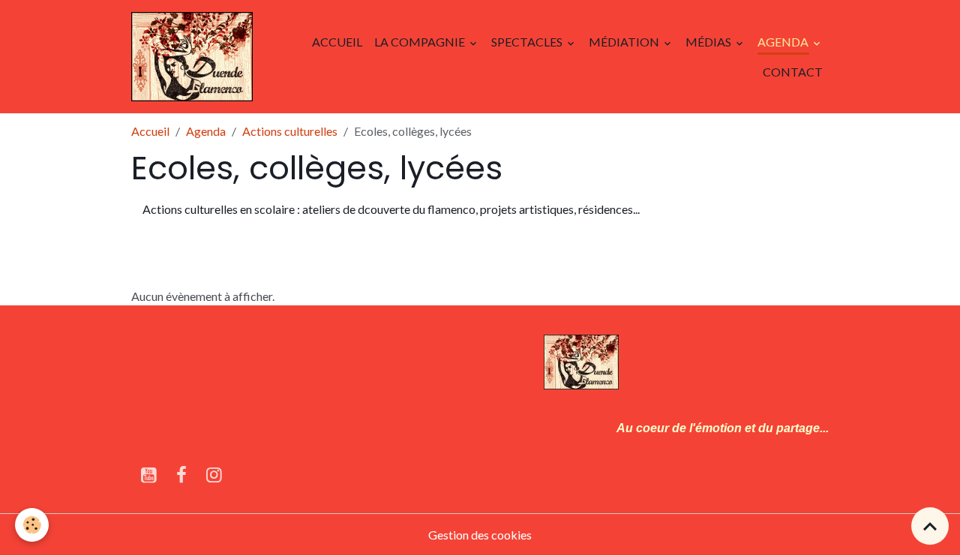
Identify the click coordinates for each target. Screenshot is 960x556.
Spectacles (528, 42)
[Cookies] (32, 525)
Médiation (625, 42)
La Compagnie (420, 42)
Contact (793, 72)
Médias (710, 42)
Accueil (337, 42)
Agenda (784, 42)
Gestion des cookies (480, 534)
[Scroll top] (930, 526)
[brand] (192, 56)
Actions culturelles (290, 131)
